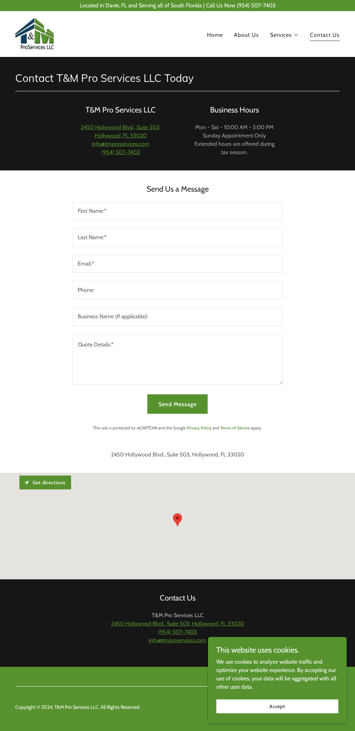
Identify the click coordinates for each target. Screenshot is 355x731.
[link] (34, 33)
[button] (284, 35)
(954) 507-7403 (120, 152)
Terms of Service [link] (235, 427)
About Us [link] (246, 35)
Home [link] (215, 35)
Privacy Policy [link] (199, 427)
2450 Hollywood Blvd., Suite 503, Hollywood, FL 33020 (177, 623)
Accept (277, 706)
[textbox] (177, 211)
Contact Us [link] (325, 35)
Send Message (177, 404)
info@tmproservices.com (120, 144)
